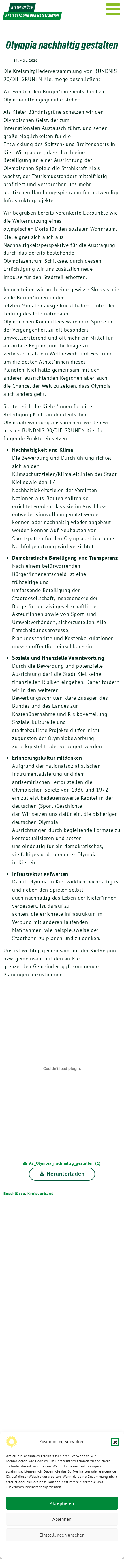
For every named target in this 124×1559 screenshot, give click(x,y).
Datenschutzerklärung (32, 1549)
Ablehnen (62, 1519)
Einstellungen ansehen (62, 1535)
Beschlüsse (14, 1193)
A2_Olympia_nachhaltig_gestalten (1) (65, 1163)
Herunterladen (65, 1173)
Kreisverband (40, 1193)
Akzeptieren (62, 1503)
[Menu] (113, 9)
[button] (115, 1442)
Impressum (100, 1549)
